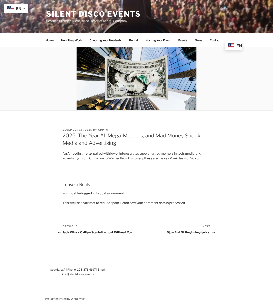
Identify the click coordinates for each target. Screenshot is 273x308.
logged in (88, 193)
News (198, 40)
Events (182, 40)
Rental (133, 40)
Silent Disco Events (93, 14)
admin (103, 129)
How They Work (71, 40)
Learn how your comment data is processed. (153, 203)
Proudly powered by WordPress (65, 298)
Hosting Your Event (158, 40)
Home (50, 40)
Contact (215, 40)
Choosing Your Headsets (106, 40)
